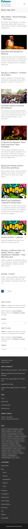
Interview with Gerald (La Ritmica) (12, 53)
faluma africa (16, 438)
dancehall (23, 436)
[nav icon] (24, 3)
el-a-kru (4, 438)
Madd (11, 384)
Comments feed (5, 405)
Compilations (5, 494)
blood (19, 431)
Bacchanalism (5, 465)
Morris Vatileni (5, 370)
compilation (10, 436)
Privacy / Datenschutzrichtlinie (9, 419)
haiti (3, 441)
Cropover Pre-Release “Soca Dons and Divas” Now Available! (13, 144)
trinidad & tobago (6, 457)
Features (5, 476)
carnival (21, 433)
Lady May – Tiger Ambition (19, 370)
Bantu (3, 431)
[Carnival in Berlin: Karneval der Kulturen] (14, 96)
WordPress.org (5, 408)
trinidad (4, 455)
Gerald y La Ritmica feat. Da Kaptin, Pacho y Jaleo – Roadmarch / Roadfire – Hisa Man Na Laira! (13, 253)
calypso (4, 433)
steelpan (21, 452)
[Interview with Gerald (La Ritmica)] (14, 42)
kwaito (22, 441)
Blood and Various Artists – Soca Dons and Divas (12, 167)
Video (4, 486)
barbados (9, 431)
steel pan (14, 452)
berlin (15, 431)
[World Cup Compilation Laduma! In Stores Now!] (14, 191)
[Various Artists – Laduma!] (14, 228)
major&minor (5, 445)
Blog (2, 469)
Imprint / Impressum (6, 417)
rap (24, 448)
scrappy (4, 452)
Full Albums (4, 507)
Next (10, 291)
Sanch (18, 450)
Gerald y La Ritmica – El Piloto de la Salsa (13, 74)
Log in (3, 398)
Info (2, 511)
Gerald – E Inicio (8, 274)
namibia (19, 445)
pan (20, 448)
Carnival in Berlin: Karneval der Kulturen (12, 107)
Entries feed (4, 401)
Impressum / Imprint (6, 360)
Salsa (14, 450)
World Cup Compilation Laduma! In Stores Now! (11, 201)
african (3, 429)
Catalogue (4, 490)
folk (23, 438)
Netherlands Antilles (7, 448)
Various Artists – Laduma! (12, 237)
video (17, 457)
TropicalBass (4, 518)
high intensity (9, 441)
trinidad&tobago (12, 455)
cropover (17, 436)
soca (9, 452)
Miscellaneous (7, 479)
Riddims (3, 514)
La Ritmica (11, 443)
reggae (4, 450)
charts (3, 436)
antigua (21, 429)
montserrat (12, 445)
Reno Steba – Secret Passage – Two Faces (13, 18)
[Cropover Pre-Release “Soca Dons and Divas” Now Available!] (14, 133)
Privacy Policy (5, 362)
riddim (9, 450)
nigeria (15, 448)
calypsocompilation (12, 433)
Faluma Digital (5, 500)
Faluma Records (5, 504)
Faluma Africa (5, 497)
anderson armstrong (12, 429)
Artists (4, 472)
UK (13, 457)
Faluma (9, 438)
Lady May (4, 443)
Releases (5, 483)
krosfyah (17, 441)
